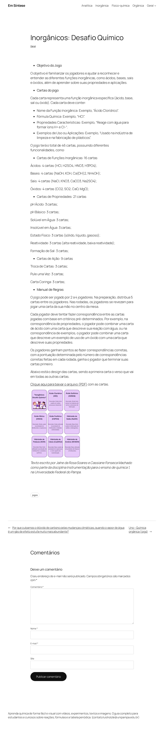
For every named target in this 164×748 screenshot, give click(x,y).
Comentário (37, 586)
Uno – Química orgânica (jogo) (138, 529)
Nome (34, 628)
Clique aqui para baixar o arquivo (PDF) (58, 384)
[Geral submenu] (155, 5)
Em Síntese (16, 5)
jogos (35, 495)
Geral (33, 46)
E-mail (34, 643)
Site (32, 658)
